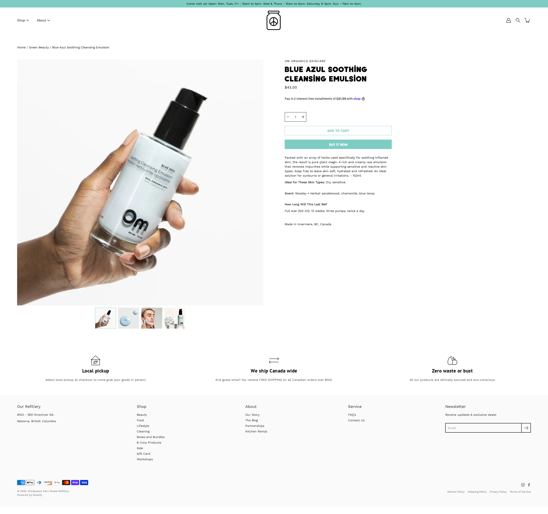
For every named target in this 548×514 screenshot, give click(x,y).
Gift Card (143, 453)
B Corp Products (149, 442)
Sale (140, 448)
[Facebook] (529, 485)
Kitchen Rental (256, 431)
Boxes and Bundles (151, 437)
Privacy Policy (498, 491)
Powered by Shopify (29, 494)
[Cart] (527, 20)
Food (140, 420)
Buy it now (338, 144)
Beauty (142, 414)
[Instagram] (523, 485)
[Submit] (526, 428)
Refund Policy (456, 491)
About (41, 20)
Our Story (252, 414)
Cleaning (143, 431)
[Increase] (303, 117)
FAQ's (352, 414)
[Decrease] (288, 117)
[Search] (518, 20)
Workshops (145, 459)
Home (21, 47)
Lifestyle (143, 426)
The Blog (251, 420)
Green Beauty (39, 47)
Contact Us (356, 420)
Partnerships (254, 426)
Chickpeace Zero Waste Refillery (48, 491)
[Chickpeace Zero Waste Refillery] (274, 20)
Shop (21, 20)
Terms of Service (520, 491)
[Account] (508, 20)
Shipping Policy (477, 491)
